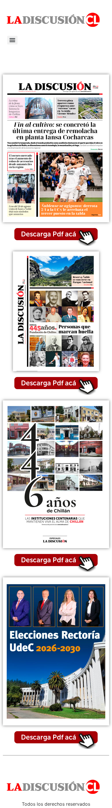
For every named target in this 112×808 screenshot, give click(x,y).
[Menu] (12, 40)
